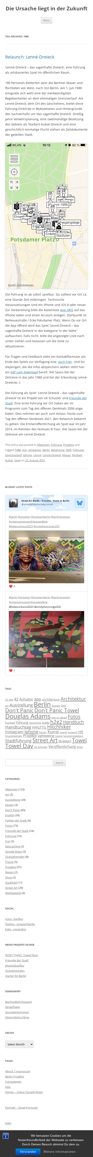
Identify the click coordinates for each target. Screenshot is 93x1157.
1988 (18, 450)
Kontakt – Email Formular (21, 1108)
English (9, 815)
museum (72, 732)
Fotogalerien (13, 1082)
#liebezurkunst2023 (21, 526)
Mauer (66, 455)
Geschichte (35, 722)
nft (80, 731)
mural (63, 732)
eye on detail (59, 717)
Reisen (9, 872)
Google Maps (13, 851)
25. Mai (9, 699)
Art (7, 794)
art (7, 705)
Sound (59, 736)
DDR (68, 450)
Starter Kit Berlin (15, 976)
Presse (9, 862)
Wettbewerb (13, 893)
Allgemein (43, 445)
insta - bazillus (14, 919)
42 (16, 699)
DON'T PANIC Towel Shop (21, 955)
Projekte (68, 445)
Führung (56, 445)
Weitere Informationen (59, 1151)
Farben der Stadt (16, 820)
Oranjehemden (13, 736)
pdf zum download (24, 372)
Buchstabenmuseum (18, 1002)
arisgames (34, 450)
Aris (24, 450)
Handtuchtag (18, 727)
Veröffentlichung (62, 746)
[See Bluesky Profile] (79, 503)
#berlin (13, 517)
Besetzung (57, 450)
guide (45, 723)
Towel (79, 740)
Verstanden (28, 1151)
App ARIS (66, 310)
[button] (46, 215)
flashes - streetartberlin (20, 924)
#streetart (24, 517)
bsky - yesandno (15, 929)
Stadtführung (18, 741)
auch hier (65, 362)
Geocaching (12, 846)
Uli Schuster (41, 747)
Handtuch (73, 722)
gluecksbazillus (14, 965)
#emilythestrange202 (46, 526)
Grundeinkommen (17, 1012)
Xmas (80, 747)
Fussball (10, 723)
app (37, 699)
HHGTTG (39, 727)
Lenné (37, 455)
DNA (63, 705)
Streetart (64, 741)
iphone (27, 455)
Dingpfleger (12, 1007)
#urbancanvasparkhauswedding (28, 521)
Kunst (53, 731)
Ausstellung (21, 705)
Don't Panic (19, 710)
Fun (7, 841)
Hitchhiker (59, 726)
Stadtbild (11, 883)
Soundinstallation (73, 736)
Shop (8, 877)
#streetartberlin (40, 517)
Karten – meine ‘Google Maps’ (24, 1092)
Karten (43, 732)
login (8, 1123)
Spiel (17, 460)
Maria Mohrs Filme (17, 1017)
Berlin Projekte (14, 1076)
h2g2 (56, 721)
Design (56, 705)
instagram (14, 731)
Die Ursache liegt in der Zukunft (46, 8)
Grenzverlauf (13, 455)
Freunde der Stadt (17, 831)
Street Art (45, 740)
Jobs (8, 1087)
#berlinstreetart (60, 517)
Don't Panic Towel (56, 710)
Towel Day (19, 746)
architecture (51, 699)
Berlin (46, 450)
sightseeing (46, 735)
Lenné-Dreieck (52, 455)
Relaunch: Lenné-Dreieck (30, 57)
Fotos (74, 716)
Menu (46, 20)
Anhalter (26, 699)
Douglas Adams (28, 716)
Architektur (73, 699)
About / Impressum (17, 1071)
